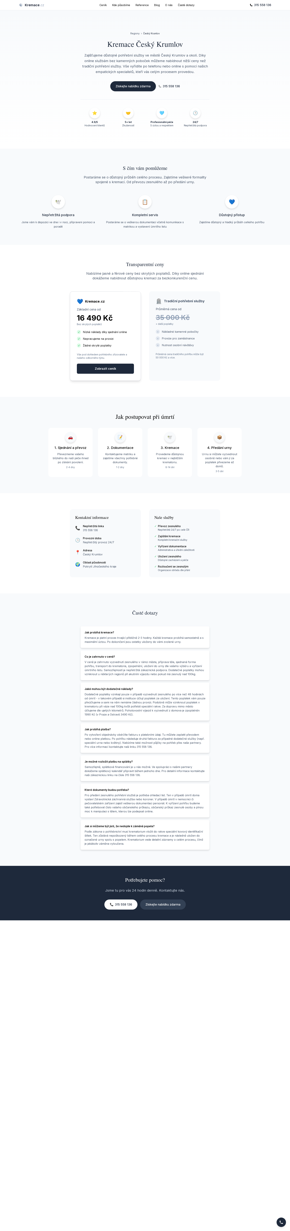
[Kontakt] (281, 1222)
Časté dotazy (186, 5)
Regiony (135, 33)
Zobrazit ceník (105, 368)
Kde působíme (121, 5)
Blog (157, 5)
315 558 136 (262, 5)
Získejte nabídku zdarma (133, 86)
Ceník (103, 5)
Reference (142, 5)
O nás (169, 5)
